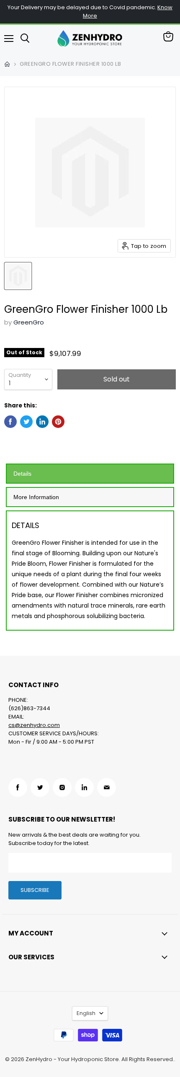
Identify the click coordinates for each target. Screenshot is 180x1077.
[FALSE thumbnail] (18, 276)
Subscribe (35, 890)
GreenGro (28, 322)
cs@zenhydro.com (34, 725)
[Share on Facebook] (10, 421)
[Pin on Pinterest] (58, 421)
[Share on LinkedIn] (42, 421)
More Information (36, 497)
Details (22, 473)
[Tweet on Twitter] (26, 421)
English (86, 1013)
